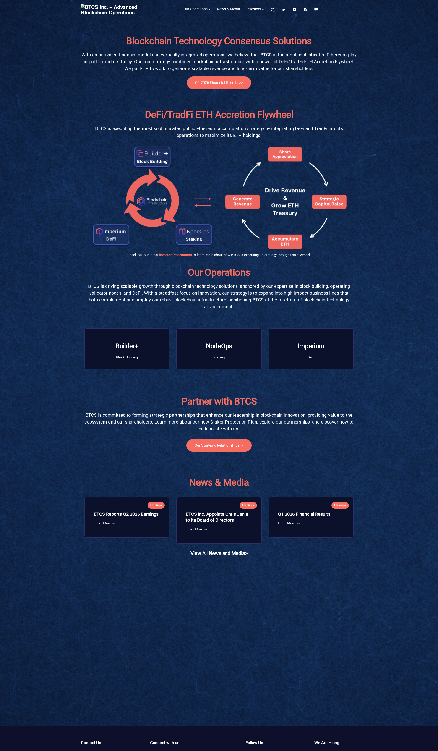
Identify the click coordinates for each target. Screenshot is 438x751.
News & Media (228, 9)
